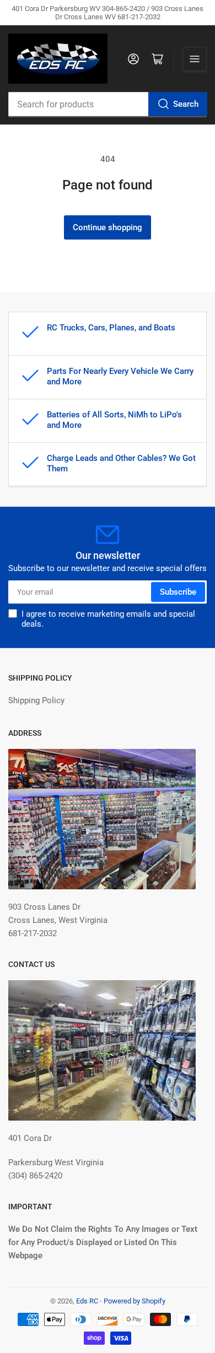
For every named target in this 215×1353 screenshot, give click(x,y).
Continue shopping (107, 227)
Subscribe (178, 592)
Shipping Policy (36, 700)
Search (185, 104)
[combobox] (107, 104)
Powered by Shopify (134, 1301)
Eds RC (87, 1301)
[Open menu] (194, 59)
